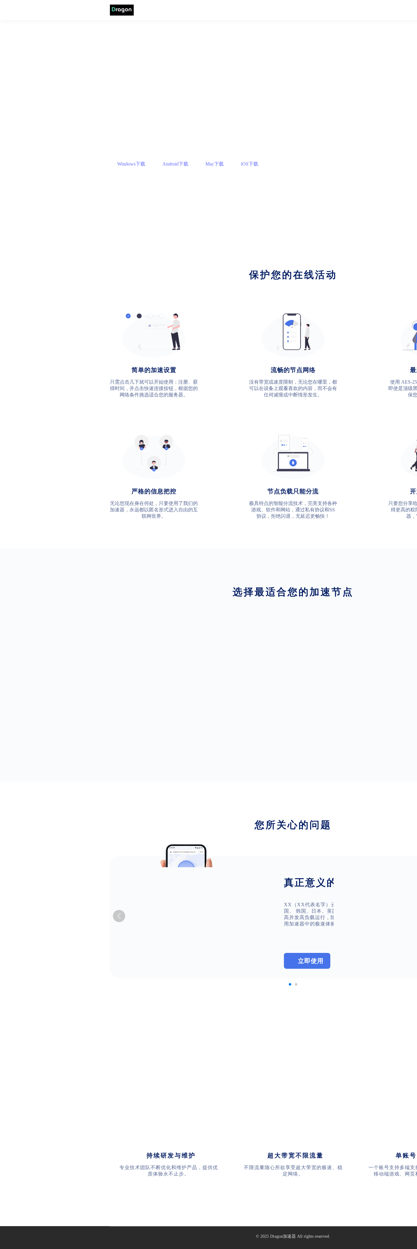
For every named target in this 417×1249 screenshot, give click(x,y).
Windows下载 (131, 163)
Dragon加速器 (283, 1236)
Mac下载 (214, 163)
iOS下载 (249, 163)
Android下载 (175, 163)
